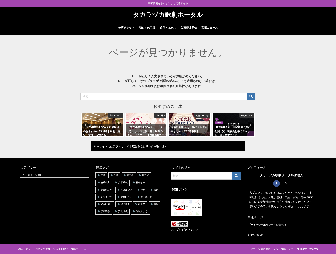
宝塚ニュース (209, 27)
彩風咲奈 (105, 211)
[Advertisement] (54, 208)
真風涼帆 (123, 211)
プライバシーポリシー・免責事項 (267, 224)
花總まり (140, 182)
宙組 (156, 190)
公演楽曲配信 (189, 27)
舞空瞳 (130, 175)
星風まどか (106, 197)
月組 (116, 175)
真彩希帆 (123, 182)
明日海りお (146, 197)
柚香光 (145, 175)
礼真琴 (141, 204)
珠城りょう (142, 211)
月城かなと (126, 190)
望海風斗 (125, 204)
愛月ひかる (126, 197)
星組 (143, 190)
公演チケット (126, 27)
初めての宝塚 (147, 27)
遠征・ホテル (168, 27)
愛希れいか (106, 190)
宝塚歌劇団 (106, 204)
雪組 (156, 204)
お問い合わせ (255, 235)
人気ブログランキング (184, 229)
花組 (103, 175)
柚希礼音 (105, 182)
